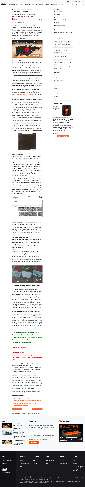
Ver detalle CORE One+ (63, 136)
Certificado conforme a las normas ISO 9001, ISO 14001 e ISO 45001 (78, 469)
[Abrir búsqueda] (63, 1)
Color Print (57, 22)
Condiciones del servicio (43, 446)
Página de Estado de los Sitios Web (27, 479)
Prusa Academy (50, 460)
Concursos (56, 77)
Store (21, 460)
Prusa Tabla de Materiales (61, 19)
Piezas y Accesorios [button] (29, 4)
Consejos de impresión (59, 80)
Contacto (75, 465)
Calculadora (57, 14)
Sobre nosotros (76, 459)
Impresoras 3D (5, 459)
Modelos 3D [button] (54, 4)
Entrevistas (56, 85)
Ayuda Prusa (49, 459)
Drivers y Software (64, 463)
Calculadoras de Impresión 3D (50, 462)
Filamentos (4, 462)
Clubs (21, 462)
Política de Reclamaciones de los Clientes (52, 477)
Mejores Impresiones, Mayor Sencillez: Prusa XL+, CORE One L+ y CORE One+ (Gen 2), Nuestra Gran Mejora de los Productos (63, 44)
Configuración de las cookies (42, 479)
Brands (21, 466)
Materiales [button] (21, 4)
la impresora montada (28, 94)
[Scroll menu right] (83, 5)
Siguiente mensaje (37, 408)
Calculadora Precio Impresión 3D (62, 17)
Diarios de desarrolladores (60, 83)
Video (55, 99)
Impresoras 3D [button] (12, 4)
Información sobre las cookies (36, 477)
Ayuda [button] (67, 4)
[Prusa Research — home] (3, 4)
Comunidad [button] (61, 4)
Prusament (57, 35)
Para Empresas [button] (39, 4)
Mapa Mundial (36, 459)
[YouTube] (82, 478)
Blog (74, 460)
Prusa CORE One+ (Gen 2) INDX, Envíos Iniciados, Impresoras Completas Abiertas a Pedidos (63, 50)
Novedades (56, 91)
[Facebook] (75, 478)
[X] (80, 478)
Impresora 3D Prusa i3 (60, 25)
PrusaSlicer (62, 459)
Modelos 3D (23, 459)
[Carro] (82, 1)
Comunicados (57, 74)
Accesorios (4, 463)
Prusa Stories (57, 93)
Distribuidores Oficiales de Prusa (77, 462)
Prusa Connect (63, 462)
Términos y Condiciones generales (27, 476)
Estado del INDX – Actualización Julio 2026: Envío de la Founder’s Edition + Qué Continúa (62, 62)
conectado (24, 413)
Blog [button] (77, 4)
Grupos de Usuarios (37, 462)
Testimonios (56, 96)
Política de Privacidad (33, 446)
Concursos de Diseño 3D (25, 464)
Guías (55, 88)
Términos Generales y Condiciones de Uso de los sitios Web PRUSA (50, 476)
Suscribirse (34, 442)
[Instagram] (78, 478)
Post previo (17, 408)
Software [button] (47, 4)
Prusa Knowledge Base (60, 11)
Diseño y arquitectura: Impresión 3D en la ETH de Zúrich (63, 67)
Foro (34, 460)
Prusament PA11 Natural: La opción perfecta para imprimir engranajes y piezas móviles (62, 56)
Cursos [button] (72, 4)
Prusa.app (62, 460)
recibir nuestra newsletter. (42, 439)
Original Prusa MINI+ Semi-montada (63, 32)
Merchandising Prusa (6, 465)
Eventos (35, 463)
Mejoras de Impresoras (7, 460)
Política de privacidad (24, 477)
